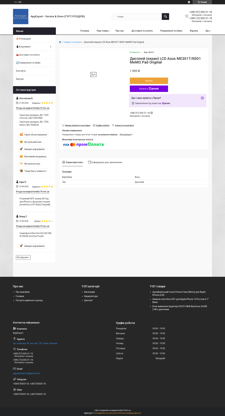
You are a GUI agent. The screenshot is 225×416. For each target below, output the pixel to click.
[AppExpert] (20, 16)
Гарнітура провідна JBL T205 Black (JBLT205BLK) (34, 123)
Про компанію (23, 292)
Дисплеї (88, 300)
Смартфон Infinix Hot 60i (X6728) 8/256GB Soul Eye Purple (35, 234)
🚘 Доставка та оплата (27, 55)
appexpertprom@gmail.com (26, 373)
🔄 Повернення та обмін (28, 63)
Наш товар (102, 31)
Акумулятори (91, 296)
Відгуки (194, 31)
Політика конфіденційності (129, 413)
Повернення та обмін (171, 31)
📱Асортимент (23, 46)
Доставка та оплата (142, 31)
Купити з (143, 89)
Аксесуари (89, 292)
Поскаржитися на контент (105, 413)
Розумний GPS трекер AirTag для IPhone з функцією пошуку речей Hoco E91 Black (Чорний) (35, 201)
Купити (149, 81)
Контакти (21, 71)
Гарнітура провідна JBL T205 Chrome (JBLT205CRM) (34, 116)
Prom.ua (127, 410)
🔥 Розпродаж (23, 38)
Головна (84, 31)
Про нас (120, 31)
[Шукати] (165, 16)
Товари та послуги (72, 42)
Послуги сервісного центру (29, 300)
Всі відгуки (22, 257)
